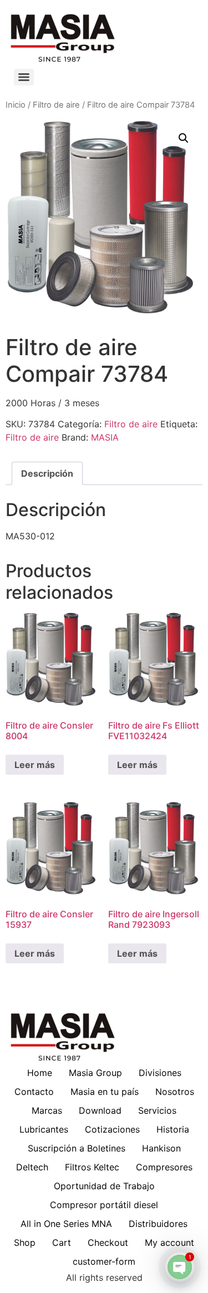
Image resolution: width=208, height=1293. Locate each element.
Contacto (34, 1091)
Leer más (34, 764)
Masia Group (95, 1072)
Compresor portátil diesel (104, 1204)
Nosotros (174, 1091)
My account (169, 1242)
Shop (24, 1242)
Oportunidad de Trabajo (104, 1185)
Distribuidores (158, 1223)
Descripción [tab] (47, 473)
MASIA (105, 437)
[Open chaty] (180, 1267)
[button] (184, 138)
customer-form (104, 1261)
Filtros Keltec (92, 1167)
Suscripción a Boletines (76, 1148)
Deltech (32, 1167)
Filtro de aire (56, 105)
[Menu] (24, 77)
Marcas (47, 1110)
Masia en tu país (104, 1091)
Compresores (164, 1167)
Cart (61, 1242)
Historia (172, 1129)
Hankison (161, 1148)
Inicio (16, 105)
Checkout (108, 1242)
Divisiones (160, 1072)
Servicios (157, 1110)
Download (100, 1110)
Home (39, 1072)
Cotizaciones (112, 1129)
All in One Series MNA (66, 1223)
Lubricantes (43, 1129)
